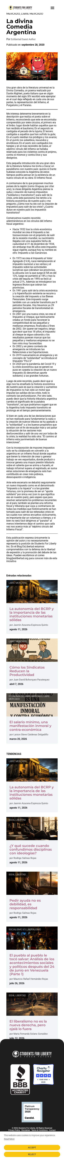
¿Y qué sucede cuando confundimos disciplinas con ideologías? (30, 849)
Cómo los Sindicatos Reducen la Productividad (27, 671)
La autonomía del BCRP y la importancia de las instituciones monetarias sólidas (31, 614)
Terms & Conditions (39, 1130)
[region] (32, 1145)
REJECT (32, 1154)
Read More (9, 1139)
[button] (52, 8)
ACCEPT (32, 1147)
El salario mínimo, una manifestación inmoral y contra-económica (30, 726)
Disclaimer (25, 1130)
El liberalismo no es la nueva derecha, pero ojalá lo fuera (28, 1025)
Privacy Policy (14, 1130)
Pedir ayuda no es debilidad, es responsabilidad (25, 904)
